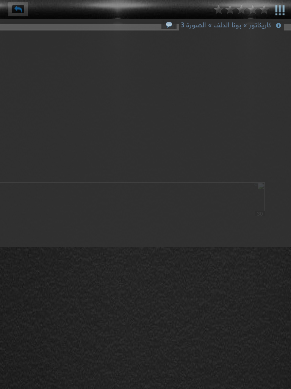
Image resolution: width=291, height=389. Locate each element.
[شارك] (18, 9)
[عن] (280, 9)
